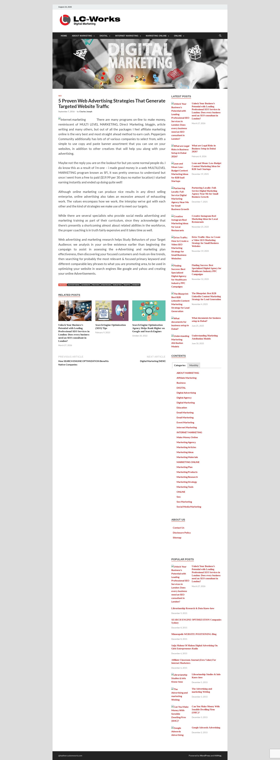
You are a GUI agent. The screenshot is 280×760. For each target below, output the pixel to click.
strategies (106, 285)
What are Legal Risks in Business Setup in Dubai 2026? (204, 148)
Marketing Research (187, 476)
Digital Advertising (186, 392)
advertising (74, 285)
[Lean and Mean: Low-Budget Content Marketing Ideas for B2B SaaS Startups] (180, 163)
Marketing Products (187, 472)
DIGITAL (104, 36)
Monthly (193, 365)
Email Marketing (185, 412)
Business (181, 382)
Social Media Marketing (189, 506)
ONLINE (178, 36)
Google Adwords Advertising (206, 727)
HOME (64, 36)
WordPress (205, 755)
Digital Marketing (186, 402)
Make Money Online (187, 437)
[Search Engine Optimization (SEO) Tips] (112, 311)
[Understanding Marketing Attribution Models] (180, 336)
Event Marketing (185, 422)
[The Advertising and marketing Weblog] (180, 689)
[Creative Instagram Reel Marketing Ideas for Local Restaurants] (180, 216)
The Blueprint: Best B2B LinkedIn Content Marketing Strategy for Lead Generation (206, 296)
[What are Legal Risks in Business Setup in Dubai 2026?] (180, 145)
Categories (180, 365)
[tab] (179, 365)
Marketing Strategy (187, 481)
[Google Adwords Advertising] (180, 727)
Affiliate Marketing (186, 377)
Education (182, 407)
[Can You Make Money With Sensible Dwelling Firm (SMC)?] (180, 706)
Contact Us (178, 527)
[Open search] (220, 35)
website (136, 285)
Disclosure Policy (182, 532)
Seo (60, 96)
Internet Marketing (187, 427)
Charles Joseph (85, 111)
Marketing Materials (187, 457)
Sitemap (177, 537)
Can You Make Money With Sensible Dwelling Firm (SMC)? (206, 709)
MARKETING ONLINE (156, 36)
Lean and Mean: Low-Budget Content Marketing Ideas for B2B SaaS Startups (206, 166)
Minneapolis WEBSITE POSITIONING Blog (193, 634)
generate (85, 285)
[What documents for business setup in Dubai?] (180, 318)
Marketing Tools (185, 486)
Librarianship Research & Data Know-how (192, 608)
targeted (117, 285)
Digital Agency (184, 397)
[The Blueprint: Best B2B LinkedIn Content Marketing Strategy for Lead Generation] (180, 293)
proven (95, 285)
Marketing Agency (186, 442)
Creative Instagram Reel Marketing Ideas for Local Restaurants (205, 219)
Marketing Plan (184, 467)
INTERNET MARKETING (126, 36)
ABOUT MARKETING (82, 36)
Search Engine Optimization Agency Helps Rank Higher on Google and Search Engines (148, 328)
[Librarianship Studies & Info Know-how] (180, 674)
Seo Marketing (184, 501)
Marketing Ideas (185, 452)
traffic (127, 285)
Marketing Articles (186, 447)
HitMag (217, 755)
